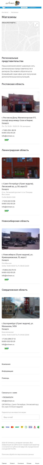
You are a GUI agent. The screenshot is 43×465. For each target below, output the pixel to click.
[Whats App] (16, 431)
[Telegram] (7, 431)
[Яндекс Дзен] (20, 431)
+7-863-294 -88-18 (9, 130)
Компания (6, 364)
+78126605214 (7, 397)
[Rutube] (25, 431)
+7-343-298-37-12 (8, 339)
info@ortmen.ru (8, 136)
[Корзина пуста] (38, 3)
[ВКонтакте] (3, 431)
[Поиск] (30, 3)
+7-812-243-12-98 (8, 201)
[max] (34, 431)
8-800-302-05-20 (8, 133)
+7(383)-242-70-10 (9, 270)
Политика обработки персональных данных (18, 454)
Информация (7, 371)
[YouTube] (12, 431)
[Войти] (34, 3)
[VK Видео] (29, 431)
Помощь (5, 378)
